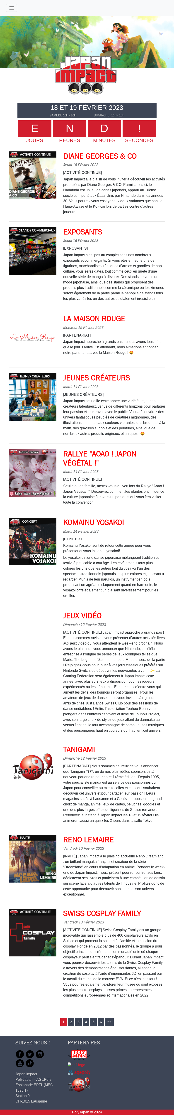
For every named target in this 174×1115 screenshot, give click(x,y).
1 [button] (64, 1022)
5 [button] (93, 1022)
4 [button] (86, 1022)
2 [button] (71, 1022)
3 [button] (78, 1022)
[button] (101, 1022)
